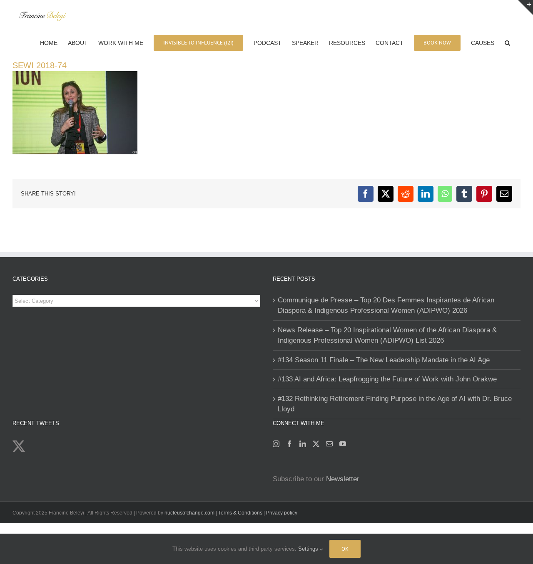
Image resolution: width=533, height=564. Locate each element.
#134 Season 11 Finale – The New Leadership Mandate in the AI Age (384, 360)
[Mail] (329, 443)
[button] (507, 42)
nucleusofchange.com (189, 513)
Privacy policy (281, 513)
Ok (345, 548)
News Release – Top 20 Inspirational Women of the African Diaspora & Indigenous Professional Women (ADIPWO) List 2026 (387, 335)
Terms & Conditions (241, 513)
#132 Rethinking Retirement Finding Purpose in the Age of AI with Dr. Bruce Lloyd (395, 404)
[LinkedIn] (302, 443)
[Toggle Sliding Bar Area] (525, 7)
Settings (309, 549)
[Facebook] (289, 443)
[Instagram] (276, 443)
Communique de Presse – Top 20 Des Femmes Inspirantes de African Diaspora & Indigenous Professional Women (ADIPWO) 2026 (386, 305)
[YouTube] (342, 443)
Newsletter (342, 479)
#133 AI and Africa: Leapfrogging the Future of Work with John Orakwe (387, 379)
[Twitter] (316, 443)
